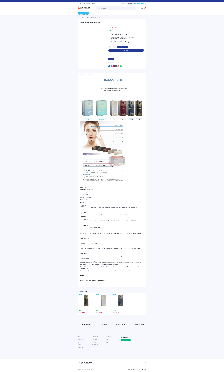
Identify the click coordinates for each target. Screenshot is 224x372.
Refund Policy (94, 339)
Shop (134, 13)
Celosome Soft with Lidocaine (102, 308)
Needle (79, 345)
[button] (112, 55)
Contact (93, 3)
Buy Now (126, 50)
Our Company (108, 336)
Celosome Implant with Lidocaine (85, 308)
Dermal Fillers (113, 13)
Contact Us (143, 13)
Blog (138, 13)
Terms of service (95, 344)
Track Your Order (95, 336)
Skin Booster (120, 13)
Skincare (79, 344)
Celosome (88, 17)
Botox (106, 13)
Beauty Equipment (81, 350)
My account (80, 3)
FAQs (107, 341)
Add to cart (123, 46)
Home (79, 17)
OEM (107, 339)
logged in (86, 284)
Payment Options (95, 342)
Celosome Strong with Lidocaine (119, 308)
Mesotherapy (80, 339)
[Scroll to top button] (221, 369)
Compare (120, 54)
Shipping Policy (94, 341)
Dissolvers (80, 342)
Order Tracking (88, 3)
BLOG (107, 342)
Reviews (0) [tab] (90, 74)
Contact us (108, 337)
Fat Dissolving (128, 13)
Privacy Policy (94, 337)
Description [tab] (82, 74)
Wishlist (84, 3)
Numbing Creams (81, 347)
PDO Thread (80, 349)
